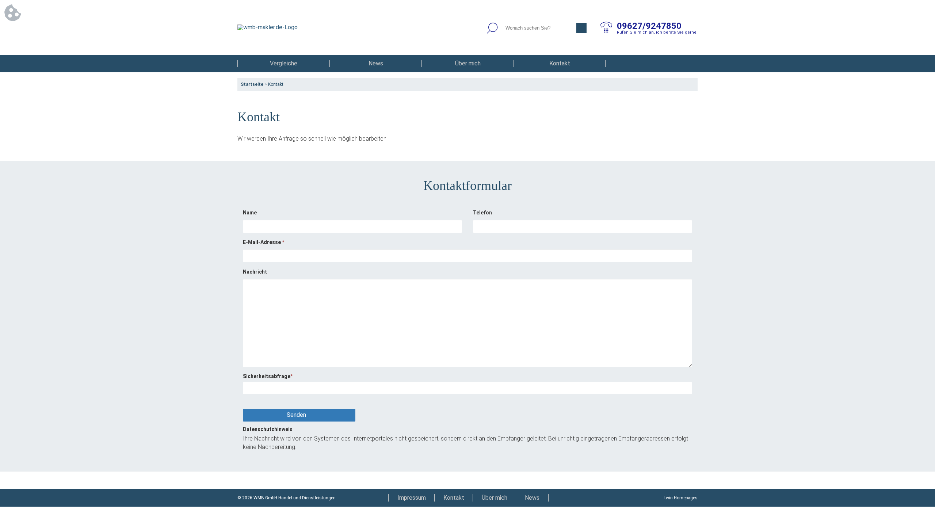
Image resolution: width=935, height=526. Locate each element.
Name (250, 213)
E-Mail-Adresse (263, 242)
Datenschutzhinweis (268, 429)
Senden (296, 414)
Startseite (252, 84)
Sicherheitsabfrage (268, 376)
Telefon (482, 213)
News (376, 63)
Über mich (468, 63)
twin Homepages (681, 497)
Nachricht (255, 272)
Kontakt (559, 63)
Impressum (411, 497)
